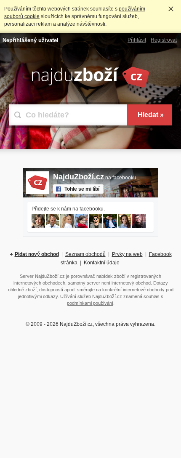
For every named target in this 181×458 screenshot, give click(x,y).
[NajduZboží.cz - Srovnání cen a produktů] (90, 86)
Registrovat (164, 40)
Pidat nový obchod (37, 254)
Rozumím (171, 9)
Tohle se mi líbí (81, 189)
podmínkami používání (90, 303)
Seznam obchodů (85, 254)
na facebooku (94, 178)
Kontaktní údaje (102, 263)
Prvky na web (127, 254)
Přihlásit (137, 40)
